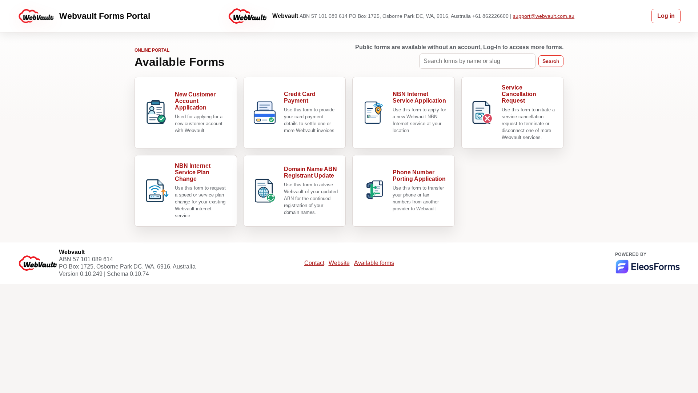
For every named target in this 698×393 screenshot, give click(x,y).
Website (339, 263)
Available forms (374, 263)
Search (550, 61)
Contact (314, 263)
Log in (666, 16)
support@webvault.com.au (543, 16)
